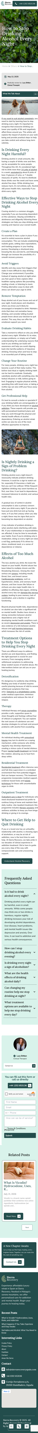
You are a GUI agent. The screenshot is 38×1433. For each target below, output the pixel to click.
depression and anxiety (20, 623)
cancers (15, 573)
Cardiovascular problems (12, 579)
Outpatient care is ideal (12, 797)
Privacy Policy (7, 1346)
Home (5, 66)
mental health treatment (18, 751)
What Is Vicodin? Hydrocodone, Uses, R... (17, 1186)
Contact (5, 1355)
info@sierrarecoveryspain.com (21, 1369)
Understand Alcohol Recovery (17, 861)
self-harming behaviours (22, 628)
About (4, 1349)
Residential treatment (11, 767)
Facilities (5, 1352)
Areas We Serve (7, 1358)
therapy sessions (27, 807)
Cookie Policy (7, 1343)
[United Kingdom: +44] (6, 1113)
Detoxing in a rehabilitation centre (21, 691)
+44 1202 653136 (14, 1376)
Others (14, 66)
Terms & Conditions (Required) (15, 1129)
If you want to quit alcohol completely (18, 118)
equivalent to (16, 172)
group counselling (29, 710)
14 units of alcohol (29, 169)
